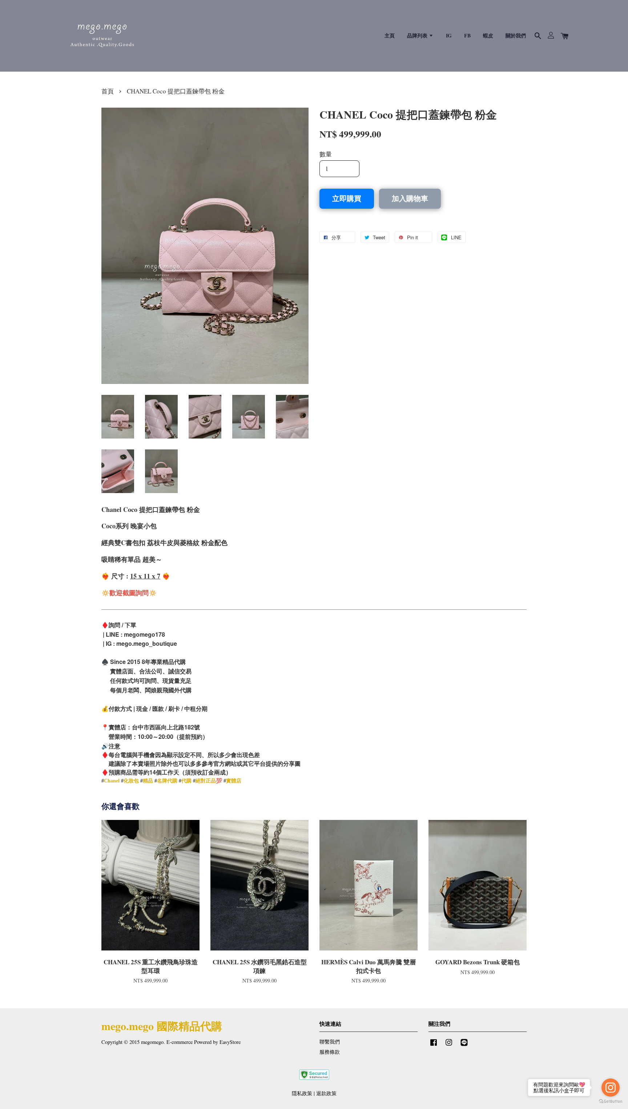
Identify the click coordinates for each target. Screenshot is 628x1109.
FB (467, 35)
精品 (148, 781)
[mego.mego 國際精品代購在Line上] (464, 1045)
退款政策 (326, 1093)
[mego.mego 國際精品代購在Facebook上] (433, 1045)
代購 (186, 781)
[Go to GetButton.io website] (610, 1101)
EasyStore (230, 1041)
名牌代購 (167, 781)
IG (449, 35)
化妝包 (131, 781)
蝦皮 (488, 35)
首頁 (107, 91)
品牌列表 (418, 35)
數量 (325, 154)
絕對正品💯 (209, 781)
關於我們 (516, 35)
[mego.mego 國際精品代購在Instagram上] (449, 1045)
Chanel (112, 781)
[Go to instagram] (610, 1087)
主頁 (390, 35)
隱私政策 (302, 1093)
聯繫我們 (329, 1041)
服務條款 (329, 1051)
